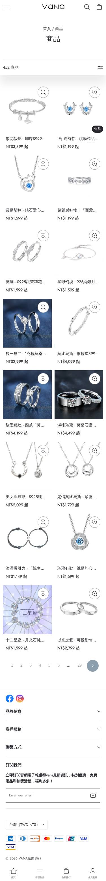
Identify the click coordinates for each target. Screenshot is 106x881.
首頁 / (48, 28)
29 (80, 665)
